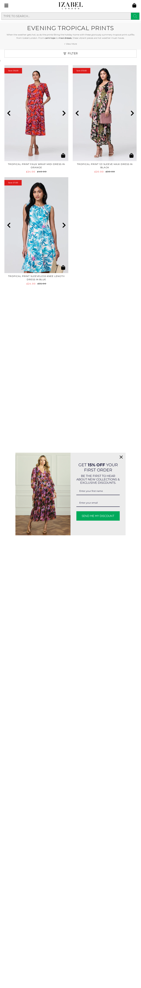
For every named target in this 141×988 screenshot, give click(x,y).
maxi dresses (65, 38)
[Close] (121, 457)
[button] (8, 113)
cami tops (50, 38)
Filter (73, 53)
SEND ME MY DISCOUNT (98, 516)
